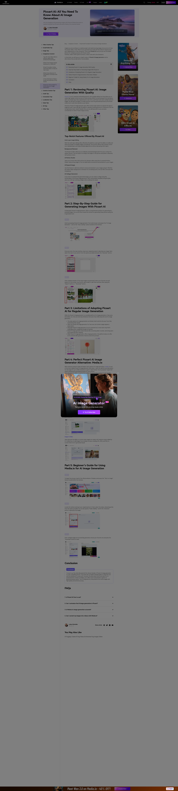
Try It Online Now (90, 412)
